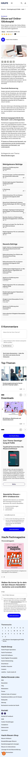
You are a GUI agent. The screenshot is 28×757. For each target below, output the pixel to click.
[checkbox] (2, 341)
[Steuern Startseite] (5, 3)
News (3, 31)
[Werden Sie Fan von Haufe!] (5, 713)
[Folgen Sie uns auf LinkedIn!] (2, 713)
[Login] (25, 3)
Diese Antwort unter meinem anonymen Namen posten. (15, 341)
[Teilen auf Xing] (11, 62)
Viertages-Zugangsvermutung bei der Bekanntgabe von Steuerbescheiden (13, 210)
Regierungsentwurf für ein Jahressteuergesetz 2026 (14, 232)
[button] (7, 345)
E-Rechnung (6, 189)
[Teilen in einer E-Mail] (2, 62)
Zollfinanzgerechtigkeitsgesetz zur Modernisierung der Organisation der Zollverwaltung (14, 270)
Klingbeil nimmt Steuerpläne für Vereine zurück (13, 299)
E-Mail (3, 592)
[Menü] (11, 3)
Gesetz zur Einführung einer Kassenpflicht (11, 168)
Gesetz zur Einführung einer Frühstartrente (11, 278)
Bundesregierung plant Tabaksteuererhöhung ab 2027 (13, 182)
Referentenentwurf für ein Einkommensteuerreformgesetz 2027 (13, 195)
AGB (24, 598)
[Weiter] (25, 395)
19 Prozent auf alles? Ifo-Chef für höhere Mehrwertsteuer (13, 225)
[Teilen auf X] (5, 62)
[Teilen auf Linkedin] (13, 62)
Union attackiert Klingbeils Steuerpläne (14, 313)
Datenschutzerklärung (16, 602)
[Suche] (21, 3)
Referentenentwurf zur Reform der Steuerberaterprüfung (13, 255)
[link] (3, 9)
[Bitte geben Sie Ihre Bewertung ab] (11, 34)
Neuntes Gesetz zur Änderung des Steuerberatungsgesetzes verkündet (13, 217)
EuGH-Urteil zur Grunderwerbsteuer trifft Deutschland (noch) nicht (13, 248)
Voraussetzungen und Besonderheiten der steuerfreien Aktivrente (13, 175)
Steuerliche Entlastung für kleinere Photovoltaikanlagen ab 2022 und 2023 (14, 203)
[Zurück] (20, 394)
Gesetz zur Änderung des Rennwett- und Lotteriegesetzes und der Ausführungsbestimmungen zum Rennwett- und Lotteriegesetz (13, 144)
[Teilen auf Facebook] (8, 62)
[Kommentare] (15, 34)
